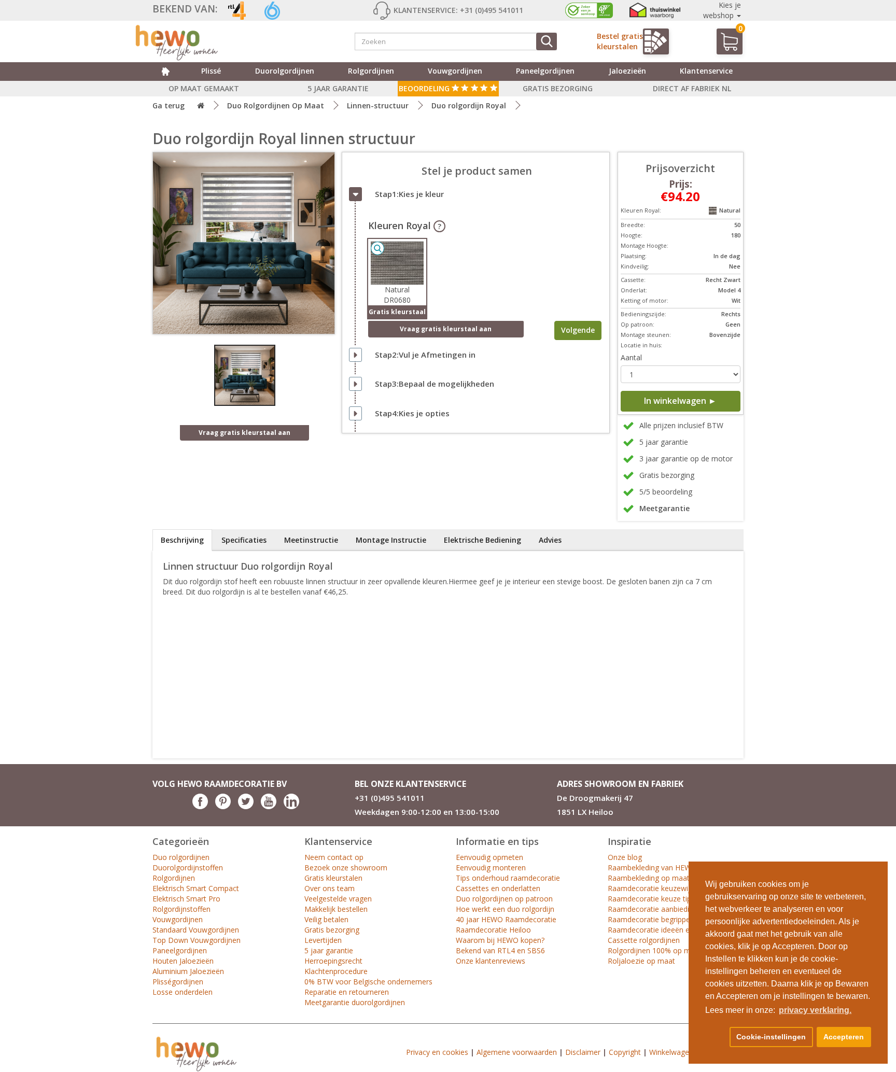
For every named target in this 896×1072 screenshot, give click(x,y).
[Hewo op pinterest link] (223, 806)
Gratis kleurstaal (397, 311)
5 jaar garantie (328, 950)
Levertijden (323, 940)
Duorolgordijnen (284, 71)
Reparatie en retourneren (346, 992)
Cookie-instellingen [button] (771, 1037)
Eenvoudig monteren (491, 867)
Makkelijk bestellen (336, 909)
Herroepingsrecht (333, 961)
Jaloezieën (627, 71)
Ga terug (168, 105)
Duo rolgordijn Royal (468, 105)
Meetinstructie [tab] (311, 540)
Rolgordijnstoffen (181, 909)
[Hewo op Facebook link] (200, 806)
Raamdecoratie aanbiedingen (657, 909)
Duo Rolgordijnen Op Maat (275, 105)
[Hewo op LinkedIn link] (291, 806)
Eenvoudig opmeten (489, 857)
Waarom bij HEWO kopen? (500, 940)
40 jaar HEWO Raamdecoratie (506, 919)
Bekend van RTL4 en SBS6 (500, 950)
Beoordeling (425, 88)
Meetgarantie (664, 508)
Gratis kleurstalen (333, 878)
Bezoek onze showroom (345, 867)
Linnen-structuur (378, 105)
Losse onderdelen (182, 992)
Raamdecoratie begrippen (651, 919)
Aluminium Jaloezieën (188, 971)
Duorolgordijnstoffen (187, 867)
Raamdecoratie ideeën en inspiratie (667, 930)
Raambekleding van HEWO (652, 867)
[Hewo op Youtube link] (268, 806)
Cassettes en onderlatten (498, 888)
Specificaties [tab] (244, 540)
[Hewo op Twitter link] (245, 806)
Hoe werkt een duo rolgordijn (505, 909)
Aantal (631, 357)
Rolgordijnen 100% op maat (655, 950)
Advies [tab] (550, 540)
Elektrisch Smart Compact (195, 888)
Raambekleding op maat (649, 878)
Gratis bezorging (331, 930)
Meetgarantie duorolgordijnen (354, 1002)
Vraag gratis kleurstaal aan (244, 432)
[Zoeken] (546, 41)
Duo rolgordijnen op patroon (504, 899)
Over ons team (329, 888)
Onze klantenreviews (490, 961)
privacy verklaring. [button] (815, 1010)
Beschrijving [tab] (182, 540)
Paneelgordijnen (545, 71)
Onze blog (625, 857)
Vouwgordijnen (455, 71)
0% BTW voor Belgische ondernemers (368, 981)
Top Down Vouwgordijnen (196, 940)
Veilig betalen (326, 919)
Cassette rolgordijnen (644, 940)
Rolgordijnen (371, 71)
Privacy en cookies (437, 1052)
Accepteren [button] (843, 1037)
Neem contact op (333, 857)
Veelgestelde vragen (338, 899)
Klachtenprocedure (336, 971)
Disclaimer (582, 1052)
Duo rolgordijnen (180, 857)
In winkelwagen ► (680, 400)
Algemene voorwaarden (517, 1052)
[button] (715, 1037)
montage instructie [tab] (391, 540)
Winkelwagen (671, 1052)
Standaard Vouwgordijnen (195, 930)
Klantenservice (706, 71)
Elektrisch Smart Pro (186, 899)
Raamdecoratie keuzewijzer (654, 888)
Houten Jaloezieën (183, 961)
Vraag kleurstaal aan (446, 329)
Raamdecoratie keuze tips (651, 899)
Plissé (211, 71)
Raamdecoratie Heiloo (493, 930)
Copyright (625, 1052)
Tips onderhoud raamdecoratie (508, 878)
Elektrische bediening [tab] (482, 540)
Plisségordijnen (177, 981)
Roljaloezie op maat (641, 961)
